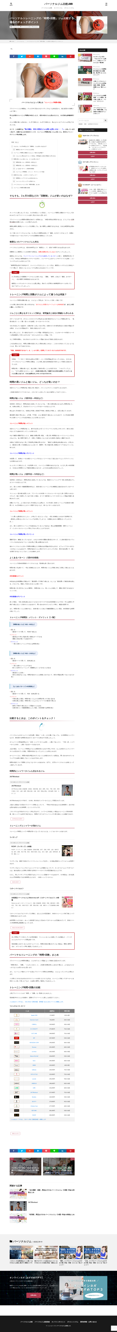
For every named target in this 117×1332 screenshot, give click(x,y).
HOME (12, 41)
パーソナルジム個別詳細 (42, 1322)
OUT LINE (34, 1033)
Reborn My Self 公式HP (17, 927)
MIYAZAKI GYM (34, 1042)
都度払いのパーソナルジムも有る (23, 149)
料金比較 (80, 124)
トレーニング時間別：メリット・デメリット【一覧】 (29, 171)
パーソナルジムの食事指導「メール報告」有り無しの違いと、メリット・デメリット (99, 98)
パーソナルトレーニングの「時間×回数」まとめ (25, 184)
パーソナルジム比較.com (58, 4)
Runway (34, 1047)
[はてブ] (38, 56)
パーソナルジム (15, 26)
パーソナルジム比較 (46, 8)
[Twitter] (22, 56)
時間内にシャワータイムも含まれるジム (25, 178)
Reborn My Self (34, 1056)
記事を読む (93, 152)
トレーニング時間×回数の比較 (21, 187)
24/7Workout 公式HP (17, 818)
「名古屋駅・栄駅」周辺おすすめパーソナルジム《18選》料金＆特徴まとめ (51, 1191)
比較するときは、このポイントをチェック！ (25, 175)
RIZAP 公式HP (15, 882)
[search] (105, 120)
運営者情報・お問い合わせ (88, 1322)
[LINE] (54, 56)
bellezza (34, 1069)
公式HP (93, 156)
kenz (34, 1060)
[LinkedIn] (62, 56)
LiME (34, 1088)
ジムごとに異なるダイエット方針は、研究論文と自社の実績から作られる (34, 156)
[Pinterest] (70, 56)
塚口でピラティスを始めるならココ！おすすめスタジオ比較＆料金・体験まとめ (46, 1262)
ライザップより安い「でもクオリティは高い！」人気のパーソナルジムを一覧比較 (99, 59)
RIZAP (34, 1115)
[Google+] (30, 56)
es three (34, 1051)
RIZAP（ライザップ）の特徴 (21, 846)
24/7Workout (16, 786)
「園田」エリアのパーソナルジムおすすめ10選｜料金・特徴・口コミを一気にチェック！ (71, 1262)
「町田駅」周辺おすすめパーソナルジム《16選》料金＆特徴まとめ (51, 1214)
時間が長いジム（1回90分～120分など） (25, 165)
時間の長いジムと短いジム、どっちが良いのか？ (26, 159)
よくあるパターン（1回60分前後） (24, 168)
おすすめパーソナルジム (93, 124)
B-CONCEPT (34, 1029)
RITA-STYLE (34, 1074)
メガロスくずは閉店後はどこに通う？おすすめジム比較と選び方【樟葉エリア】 (21, 1262)
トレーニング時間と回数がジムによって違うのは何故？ (28, 152)
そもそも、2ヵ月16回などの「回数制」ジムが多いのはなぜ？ (29, 146)
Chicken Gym (34, 1106)
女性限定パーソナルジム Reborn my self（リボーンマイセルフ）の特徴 (35, 899)
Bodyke (34, 1097)
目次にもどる (15, 1133)
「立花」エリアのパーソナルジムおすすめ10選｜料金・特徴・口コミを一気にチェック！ (95, 1262)
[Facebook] (14, 56)
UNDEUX (34, 1083)
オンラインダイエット (58, 1322)
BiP (34, 1038)
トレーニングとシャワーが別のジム (24, 181)
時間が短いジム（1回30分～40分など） (25, 162)
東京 (85, 124)
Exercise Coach (34, 1020)
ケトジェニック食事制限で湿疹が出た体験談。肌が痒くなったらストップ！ (99, 72)
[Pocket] (46, 56)
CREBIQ (34, 1024)
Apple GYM (34, 1015)
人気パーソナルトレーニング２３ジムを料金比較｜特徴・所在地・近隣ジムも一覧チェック (99, 85)
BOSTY (34, 1101)
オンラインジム (58, 8)
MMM (34, 1065)
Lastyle (34, 1079)
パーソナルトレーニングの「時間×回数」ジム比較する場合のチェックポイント (45, 41)
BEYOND (34, 1110)
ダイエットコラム (69, 8)
